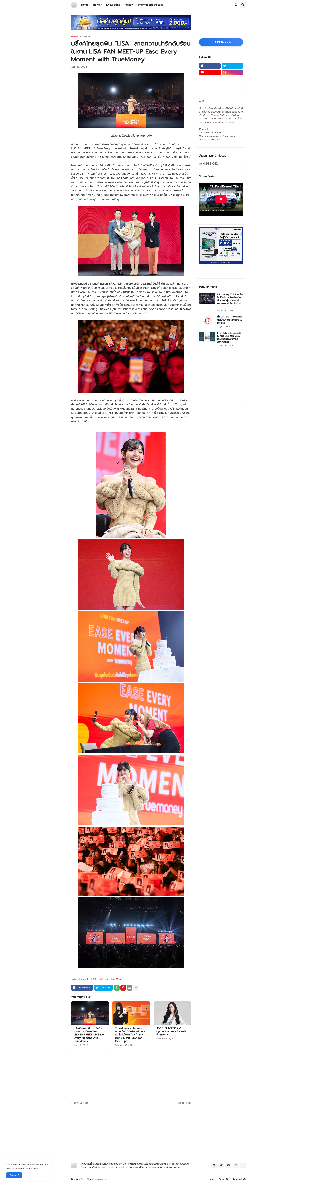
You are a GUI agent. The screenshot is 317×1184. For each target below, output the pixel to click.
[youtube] (210, 72)
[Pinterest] (123, 988)
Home (74, 37)
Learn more (32, 1168)
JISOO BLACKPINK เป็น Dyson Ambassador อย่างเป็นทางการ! (171, 1031)
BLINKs (93, 979)
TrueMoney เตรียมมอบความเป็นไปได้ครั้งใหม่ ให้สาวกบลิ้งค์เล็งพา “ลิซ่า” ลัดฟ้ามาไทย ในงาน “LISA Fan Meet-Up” (130, 1035)
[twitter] (232, 66)
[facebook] (210, 66)
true (107, 979)
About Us (223, 1179)
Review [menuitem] (129, 5)
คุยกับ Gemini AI (221, 42)
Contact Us (239, 1179)
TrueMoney (117, 979)
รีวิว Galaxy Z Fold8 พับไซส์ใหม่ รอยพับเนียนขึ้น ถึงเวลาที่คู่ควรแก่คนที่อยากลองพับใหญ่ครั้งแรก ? (230, 300)
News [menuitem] (96, 5)
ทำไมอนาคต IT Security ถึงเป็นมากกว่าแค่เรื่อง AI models (229, 319)
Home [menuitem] (84, 5)
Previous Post (80, 1103)
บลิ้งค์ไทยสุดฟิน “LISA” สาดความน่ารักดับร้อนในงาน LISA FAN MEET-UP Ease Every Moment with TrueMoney (89, 1035)
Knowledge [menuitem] (113, 5)
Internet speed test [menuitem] (150, 5)
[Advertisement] (151, 1074)
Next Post (184, 1103)
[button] (236, 5)
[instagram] (232, 72)
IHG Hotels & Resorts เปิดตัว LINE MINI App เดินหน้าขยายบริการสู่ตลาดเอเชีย (229, 338)
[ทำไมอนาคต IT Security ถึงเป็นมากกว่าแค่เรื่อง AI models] (207, 320)
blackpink (85, 37)
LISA (101, 979)
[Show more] (136, 988)
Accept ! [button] (14, 1175)
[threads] (243, 1165)
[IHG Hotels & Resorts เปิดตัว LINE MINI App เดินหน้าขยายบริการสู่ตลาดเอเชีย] (207, 337)
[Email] (129, 988)
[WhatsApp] (117, 988)
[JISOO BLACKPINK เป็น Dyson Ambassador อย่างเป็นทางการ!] (172, 1013)
